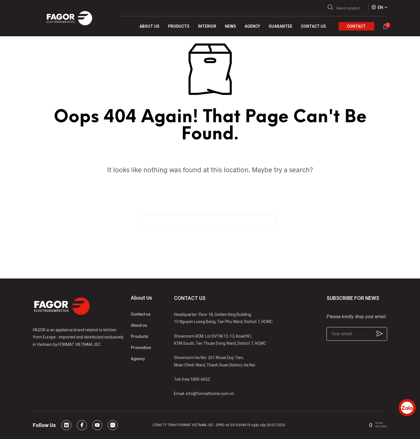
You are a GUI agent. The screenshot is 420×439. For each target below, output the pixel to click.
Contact (356, 26)
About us (139, 325)
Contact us (141, 314)
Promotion (141, 347)
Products (139, 336)
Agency (138, 358)
